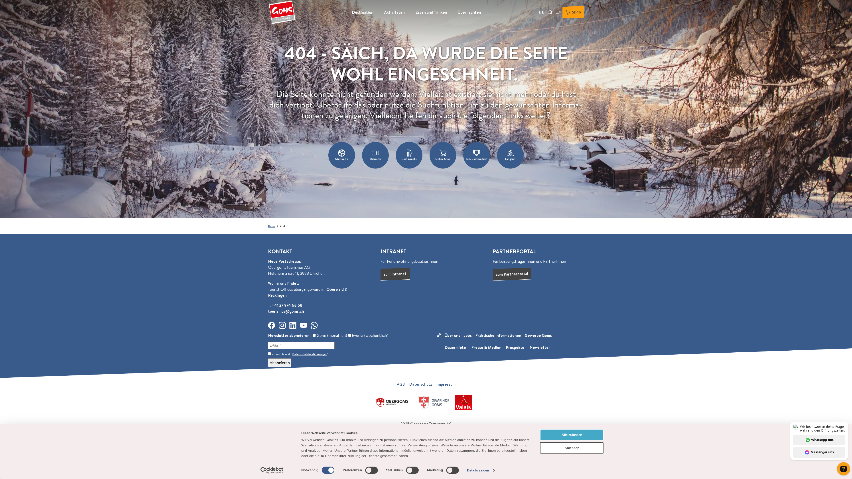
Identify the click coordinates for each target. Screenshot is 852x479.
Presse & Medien (486, 347)
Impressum (446, 384)
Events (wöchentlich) (369, 335)
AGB (401, 384)
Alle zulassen (572, 435)
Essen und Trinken (431, 12)
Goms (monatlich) (331, 335)
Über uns (452, 335)
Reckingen (277, 295)
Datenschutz (420, 384)
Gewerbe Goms (538, 335)
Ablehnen (571, 448)
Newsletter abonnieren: (289, 335)
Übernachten (469, 12)
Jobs (468, 335)
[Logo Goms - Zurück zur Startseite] (282, 12)
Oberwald (335, 289)
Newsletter (540, 347)
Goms (271, 226)
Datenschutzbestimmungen (309, 354)
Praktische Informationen (498, 335)
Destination (362, 12)
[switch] (371, 470)
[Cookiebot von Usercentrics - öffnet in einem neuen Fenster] (271, 470)
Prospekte (515, 347)
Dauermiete (455, 347)
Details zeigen (478, 470)
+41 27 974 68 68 (287, 305)
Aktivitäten (394, 12)
